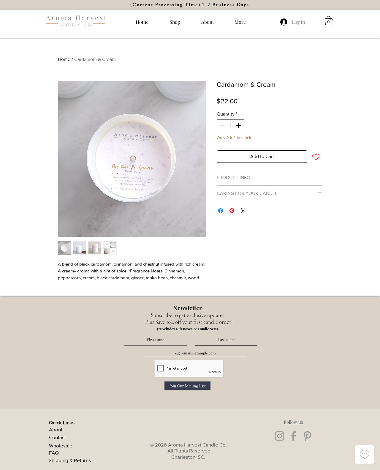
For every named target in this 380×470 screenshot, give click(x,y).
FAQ (54, 452)
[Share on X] (243, 210)
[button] (240, 22)
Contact (57, 437)
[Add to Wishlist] (316, 156)
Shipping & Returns (70, 460)
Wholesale (60, 445)
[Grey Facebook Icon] (293, 436)
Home (64, 59)
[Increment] (239, 125)
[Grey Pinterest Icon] (307, 436)
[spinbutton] (230, 125)
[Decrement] (222, 125)
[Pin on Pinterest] (231, 210)
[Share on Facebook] (220, 210)
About (55, 429)
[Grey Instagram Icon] (279, 436)
